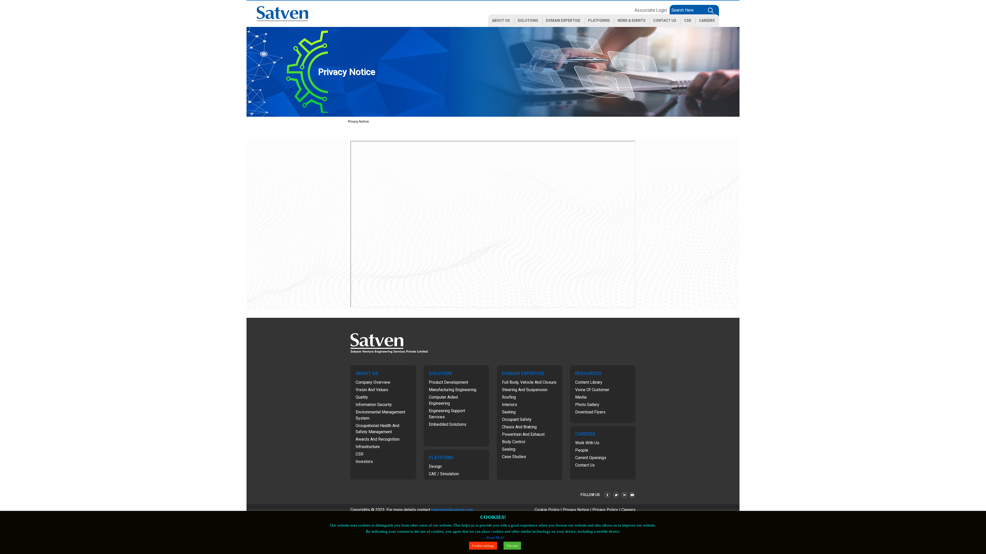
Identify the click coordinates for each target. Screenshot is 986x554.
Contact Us (585, 465)
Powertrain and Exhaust (523, 434)
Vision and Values (372, 389)
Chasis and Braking (519, 426)
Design (435, 466)
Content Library (588, 382)
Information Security (374, 404)
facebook (608, 495)
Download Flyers (590, 412)
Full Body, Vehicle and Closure (529, 382)
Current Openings (590, 457)
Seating (509, 412)
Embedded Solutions (447, 424)
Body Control (513, 441)
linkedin (624, 495)
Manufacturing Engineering (452, 389)
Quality (362, 397)
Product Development (448, 382)
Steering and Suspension (524, 389)
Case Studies (514, 456)
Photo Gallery (587, 404)
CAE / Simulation (444, 473)
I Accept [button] (512, 546)
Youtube (632, 495)
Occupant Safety (517, 419)
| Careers (627, 509)
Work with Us (587, 442)
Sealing (508, 449)
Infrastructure (368, 446)
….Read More (493, 538)
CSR (359, 454)
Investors (364, 461)
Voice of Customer (592, 389)
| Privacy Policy (604, 509)
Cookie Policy (548, 509)
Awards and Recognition (378, 439)
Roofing (509, 397)
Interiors (509, 404)
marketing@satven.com (452, 509)
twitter (616, 495)
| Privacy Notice (575, 509)
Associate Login (650, 10)
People (581, 450)
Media (580, 397)
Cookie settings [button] (483, 546)
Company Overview (373, 382)
